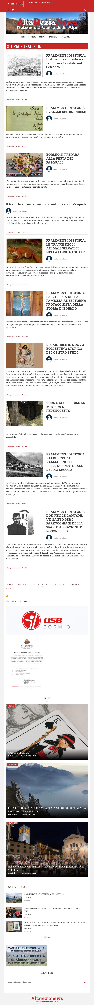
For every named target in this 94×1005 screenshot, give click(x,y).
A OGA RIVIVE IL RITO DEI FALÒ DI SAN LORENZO (44, 894)
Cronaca (11, 706)
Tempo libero (13, 764)
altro (46, 937)
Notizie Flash (16, 4)
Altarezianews (47, 998)
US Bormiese (66, 36)
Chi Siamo (32, 36)
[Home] (47, 23)
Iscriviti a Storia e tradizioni (7, 596)
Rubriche (53, 36)
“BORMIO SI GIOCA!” (19, 752)
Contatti (42, 36)
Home (23, 36)
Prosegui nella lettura (14, 100)
